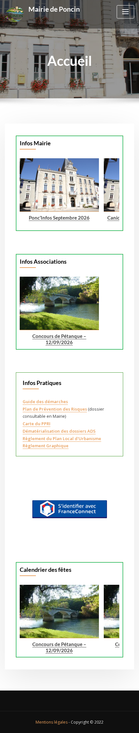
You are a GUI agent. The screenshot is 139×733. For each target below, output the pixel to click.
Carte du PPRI (36, 424)
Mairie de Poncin (54, 9)
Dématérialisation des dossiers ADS (59, 431)
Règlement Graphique (46, 446)
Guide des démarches (45, 401)
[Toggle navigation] (125, 11)
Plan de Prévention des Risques (55, 409)
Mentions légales (52, 722)
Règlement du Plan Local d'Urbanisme (62, 438)
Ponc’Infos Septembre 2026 (59, 217)
